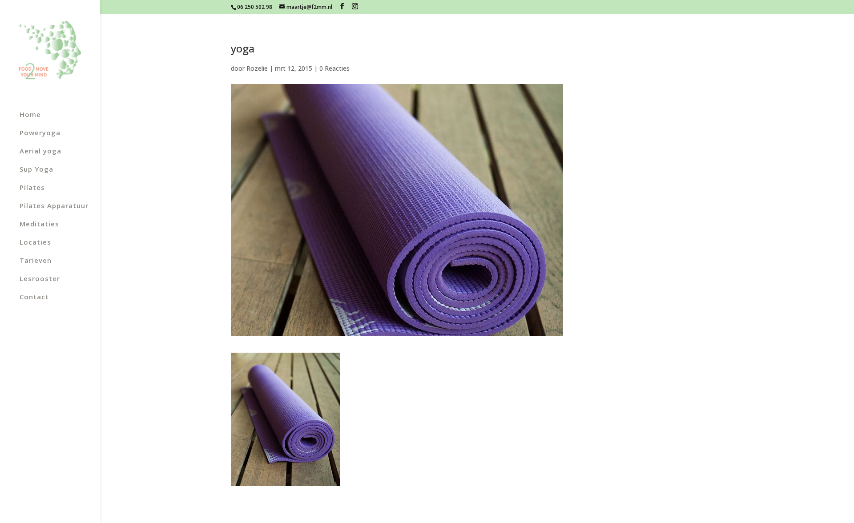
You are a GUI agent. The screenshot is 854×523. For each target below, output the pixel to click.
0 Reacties (334, 68)
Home (30, 115)
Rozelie (257, 68)
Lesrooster (40, 279)
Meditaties (39, 224)
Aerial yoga (40, 151)
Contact (34, 297)
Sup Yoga (36, 169)
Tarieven (36, 261)
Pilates (32, 188)
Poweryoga (40, 133)
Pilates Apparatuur (54, 206)
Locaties (35, 242)
